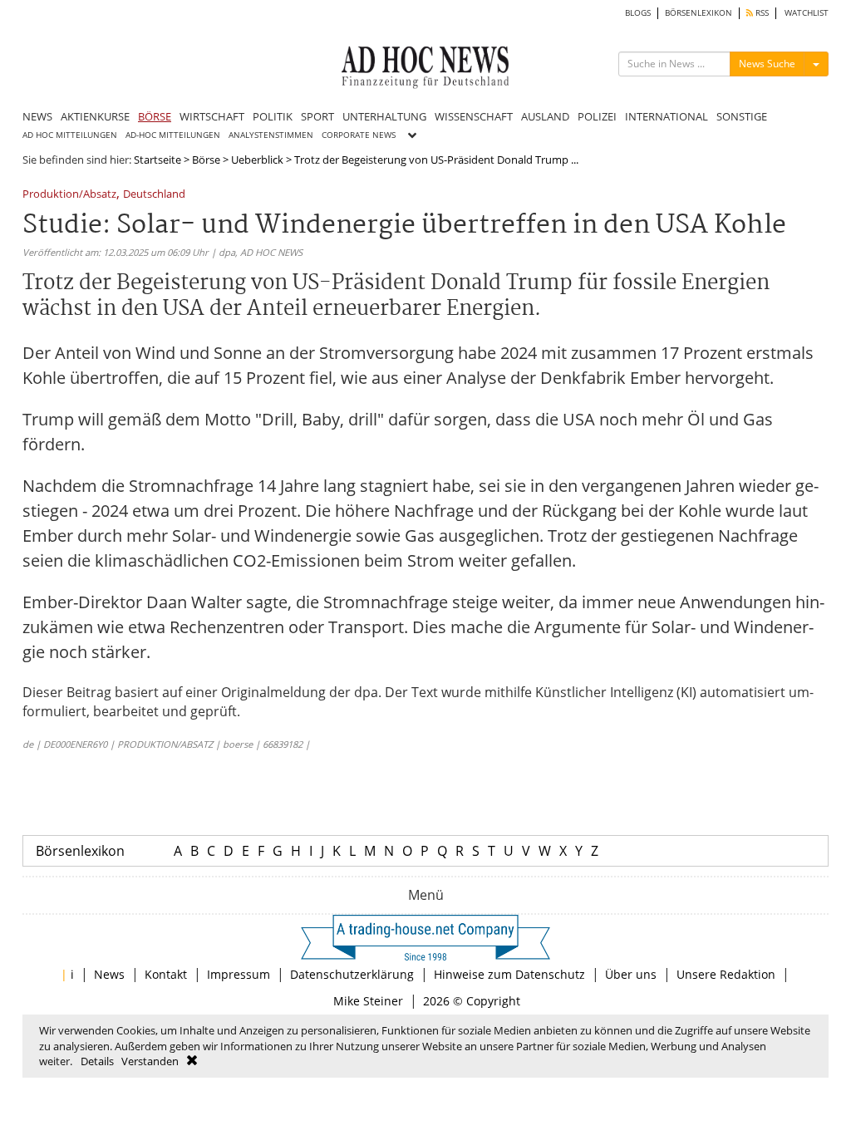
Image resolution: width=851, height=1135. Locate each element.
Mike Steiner (368, 1001)
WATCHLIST (807, 12)
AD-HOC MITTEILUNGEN (172, 135)
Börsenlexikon (80, 851)
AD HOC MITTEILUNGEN (69, 135)
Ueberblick (257, 159)
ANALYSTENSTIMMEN (271, 135)
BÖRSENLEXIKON (698, 12)
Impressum (238, 974)
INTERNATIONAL (666, 116)
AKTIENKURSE (95, 116)
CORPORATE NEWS (359, 135)
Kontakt (166, 974)
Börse (206, 159)
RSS (761, 12)
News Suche (767, 64)
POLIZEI (597, 116)
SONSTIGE (741, 116)
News (109, 974)
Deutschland (154, 195)
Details (97, 1061)
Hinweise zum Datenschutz (509, 974)
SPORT (317, 116)
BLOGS (638, 12)
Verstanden (150, 1061)
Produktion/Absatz (69, 195)
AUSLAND (545, 116)
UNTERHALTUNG (384, 116)
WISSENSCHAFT (474, 116)
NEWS (37, 116)
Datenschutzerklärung (352, 974)
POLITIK (273, 116)
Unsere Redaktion (725, 974)
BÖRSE (154, 116)
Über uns (631, 974)
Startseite (157, 159)
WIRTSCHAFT (212, 116)
